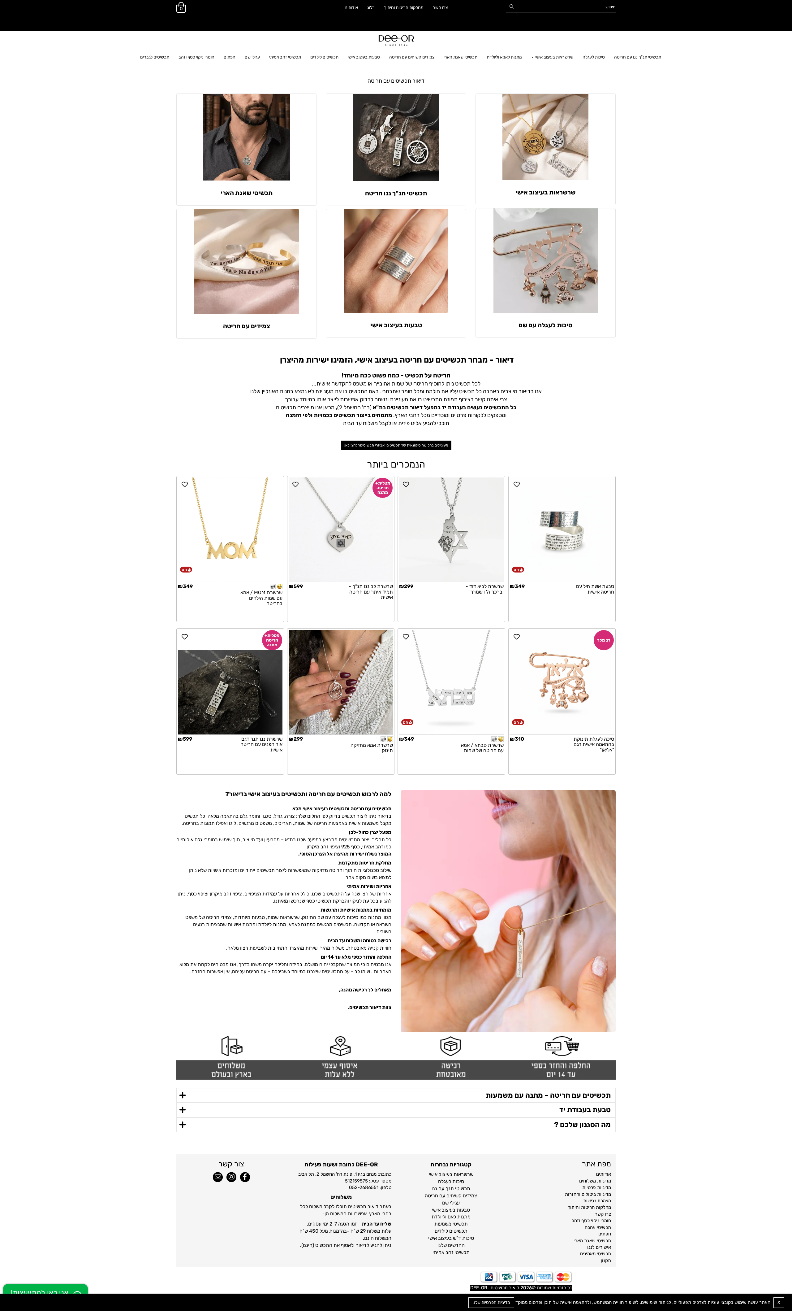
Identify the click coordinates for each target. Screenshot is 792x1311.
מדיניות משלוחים (595, 1181)
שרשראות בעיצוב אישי (553, 57)
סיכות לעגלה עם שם (545, 325)
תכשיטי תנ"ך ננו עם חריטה (637, 57)
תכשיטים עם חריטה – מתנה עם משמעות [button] (548, 1095)
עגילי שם (252, 57)
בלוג (371, 7)
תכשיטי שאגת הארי (460, 57)
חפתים (229, 57)
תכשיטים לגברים (154, 57)
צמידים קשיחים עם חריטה (411, 57)
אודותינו (351, 7)
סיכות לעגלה (594, 57)
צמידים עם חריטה (246, 326)
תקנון (606, 1260)
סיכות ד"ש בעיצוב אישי (451, 1238)
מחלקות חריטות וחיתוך (404, 7)
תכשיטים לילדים (324, 57)
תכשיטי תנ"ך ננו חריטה (396, 193)
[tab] (396, 1095)
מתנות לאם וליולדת (451, 1217)
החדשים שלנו (451, 1245)
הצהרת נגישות (597, 1201)
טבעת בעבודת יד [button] (585, 1109)
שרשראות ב (461, 1174)
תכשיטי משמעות (451, 1224)
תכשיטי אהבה (598, 1227)
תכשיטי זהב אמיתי (285, 57)
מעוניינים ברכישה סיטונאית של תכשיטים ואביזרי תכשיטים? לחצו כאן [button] (396, 445)
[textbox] (396, 81)
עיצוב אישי (439, 1174)
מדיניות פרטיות (596, 1187)
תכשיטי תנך (458, 1188)
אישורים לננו (599, 1247)
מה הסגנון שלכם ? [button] (582, 1124)
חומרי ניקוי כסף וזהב (196, 57)
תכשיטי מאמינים (595, 1254)
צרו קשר (440, 7)
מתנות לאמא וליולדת (504, 57)
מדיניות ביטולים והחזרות (588, 1194)
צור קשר (231, 1164)
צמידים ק (467, 1196)
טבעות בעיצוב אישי (364, 57)
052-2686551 (363, 1187)
